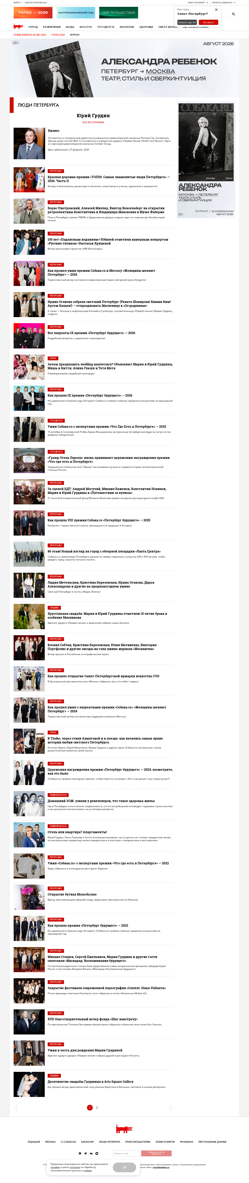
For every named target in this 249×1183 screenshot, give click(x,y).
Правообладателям (137, 1142)
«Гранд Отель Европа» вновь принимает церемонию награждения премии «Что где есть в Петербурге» (109, 460)
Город (33, 27)
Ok (124, 1167)
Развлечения (51, 27)
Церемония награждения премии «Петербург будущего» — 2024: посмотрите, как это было (110, 771)
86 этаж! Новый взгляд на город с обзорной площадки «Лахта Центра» (104, 551)
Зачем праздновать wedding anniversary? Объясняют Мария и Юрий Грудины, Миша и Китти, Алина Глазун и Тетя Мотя (110, 366)
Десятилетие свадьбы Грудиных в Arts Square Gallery (90, 1081)
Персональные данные (212, 1142)
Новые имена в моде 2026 (30, 34)
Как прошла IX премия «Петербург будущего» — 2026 (90, 395)
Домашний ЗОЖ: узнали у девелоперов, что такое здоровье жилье (101, 801)
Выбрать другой (187, 22)
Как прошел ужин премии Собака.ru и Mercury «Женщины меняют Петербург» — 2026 (101, 272)
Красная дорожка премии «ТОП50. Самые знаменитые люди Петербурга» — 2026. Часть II (109, 179)
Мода (70, 27)
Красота (86, 27)
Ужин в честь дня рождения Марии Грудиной (85, 1050)
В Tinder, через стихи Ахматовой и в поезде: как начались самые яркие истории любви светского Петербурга (105, 740)
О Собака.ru (68, 1142)
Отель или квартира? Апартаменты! (77, 832)
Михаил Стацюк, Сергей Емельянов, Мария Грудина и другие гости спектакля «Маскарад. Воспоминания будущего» (102, 959)
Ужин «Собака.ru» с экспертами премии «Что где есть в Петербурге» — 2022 (108, 863)
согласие (75, 1167)
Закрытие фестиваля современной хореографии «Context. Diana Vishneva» (107, 988)
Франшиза (186, 1142)
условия (55, 1167)
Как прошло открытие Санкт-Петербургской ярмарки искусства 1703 (103, 676)
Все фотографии (93, 122)
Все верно (208, 22)
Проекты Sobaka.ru (222, 2)
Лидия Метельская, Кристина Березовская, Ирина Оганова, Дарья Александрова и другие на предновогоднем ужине (101, 584)
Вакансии (87, 1142)
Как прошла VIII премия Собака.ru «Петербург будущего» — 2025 (99, 520)
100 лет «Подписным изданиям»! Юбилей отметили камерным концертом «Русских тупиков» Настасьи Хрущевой (108, 241)
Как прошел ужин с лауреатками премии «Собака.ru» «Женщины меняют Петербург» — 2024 (107, 709)
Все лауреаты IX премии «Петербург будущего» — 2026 (91, 333)
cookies (88, 1170)
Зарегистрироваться (36, 2)
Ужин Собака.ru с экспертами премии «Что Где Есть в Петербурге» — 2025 (107, 426)
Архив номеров (165, 1142)
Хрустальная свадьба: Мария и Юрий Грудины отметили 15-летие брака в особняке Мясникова (107, 615)
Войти (17, 2)
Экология (127, 27)
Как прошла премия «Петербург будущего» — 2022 (88, 925)
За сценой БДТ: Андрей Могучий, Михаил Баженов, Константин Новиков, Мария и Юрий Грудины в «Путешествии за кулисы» (107, 491)
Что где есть (105, 27)
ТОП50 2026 (58, 34)
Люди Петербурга (38, 105)
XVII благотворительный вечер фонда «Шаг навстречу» (93, 1019)
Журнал (74, 34)
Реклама (50, 1142)
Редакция (34, 1142)
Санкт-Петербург (196, 2)
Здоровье (146, 27)
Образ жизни (168, 27)
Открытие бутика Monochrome (72, 894)
